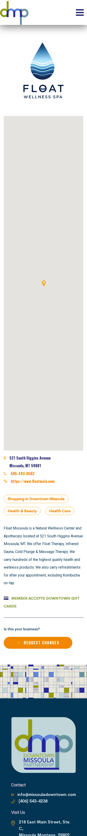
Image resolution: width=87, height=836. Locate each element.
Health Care (60, 510)
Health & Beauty (22, 510)
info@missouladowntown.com (46, 794)
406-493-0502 (22, 473)
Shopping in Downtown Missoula (36, 498)
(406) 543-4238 (33, 801)
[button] (43, 283)
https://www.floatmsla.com (33, 481)
